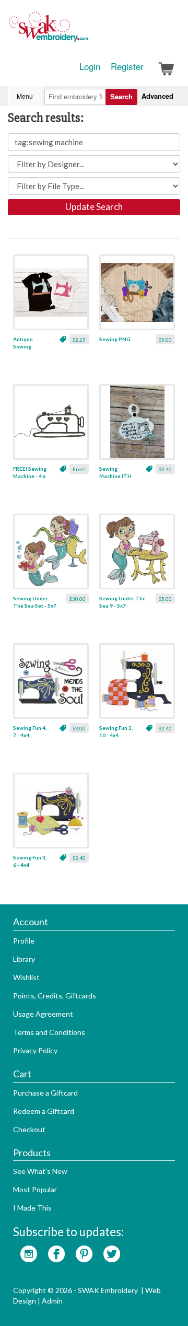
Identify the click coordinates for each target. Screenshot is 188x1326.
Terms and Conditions (49, 1032)
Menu (25, 95)
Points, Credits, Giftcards (54, 995)
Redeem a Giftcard (43, 1111)
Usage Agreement (43, 1013)
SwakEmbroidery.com (86, 31)
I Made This (32, 1207)
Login (89, 66)
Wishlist (26, 977)
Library (24, 959)
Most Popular (35, 1189)
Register (127, 66)
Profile (23, 940)
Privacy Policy (35, 1050)
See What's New (40, 1171)
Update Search (94, 206)
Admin (52, 1300)
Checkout (29, 1129)
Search (121, 96)
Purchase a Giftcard (45, 1092)
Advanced (157, 96)
